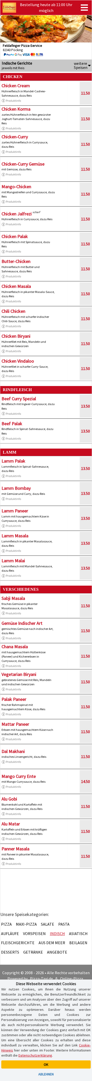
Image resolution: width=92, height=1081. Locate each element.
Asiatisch (78, 933)
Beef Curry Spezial (19, 399)
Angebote (57, 952)
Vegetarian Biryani (19, 674)
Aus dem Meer (52, 942)
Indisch (57, 933)
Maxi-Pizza (26, 924)
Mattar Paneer (15, 724)
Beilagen (78, 942)
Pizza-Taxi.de (41, 978)
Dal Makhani (13, 751)
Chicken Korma (16, 109)
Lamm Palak (13, 461)
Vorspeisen (34, 933)
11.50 (85, 93)
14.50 (85, 781)
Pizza (6, 924)
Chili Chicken (13, 311)
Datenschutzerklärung (35, 1055)
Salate (47, 924)
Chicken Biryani (16, 336)
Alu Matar (11, 824)
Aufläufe (10, 933)
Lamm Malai (13, 561)
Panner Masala (15, 849)
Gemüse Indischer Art (22, 623)
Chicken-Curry (15, 137)
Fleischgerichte (17, 942)
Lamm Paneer (15, 511)
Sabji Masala (13, 598)
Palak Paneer (14, 699)
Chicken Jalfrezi (17, 214)
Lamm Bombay (16, 488)
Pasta (64, 924)
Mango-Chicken (16, 186)
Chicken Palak (15, 236)
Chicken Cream (16, 85)
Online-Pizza (71, 978)
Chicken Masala (16, 286)
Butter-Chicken (16, 261)
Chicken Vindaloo (18, 361)
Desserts (10, 952)
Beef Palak (12, 423)
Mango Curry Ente (19, 776)
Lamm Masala (15, 536)
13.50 (85, 406)
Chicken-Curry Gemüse (23, 164)
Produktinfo (13, 100)
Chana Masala (15, 646)
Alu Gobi (9, 799)
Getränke (33, 952)
